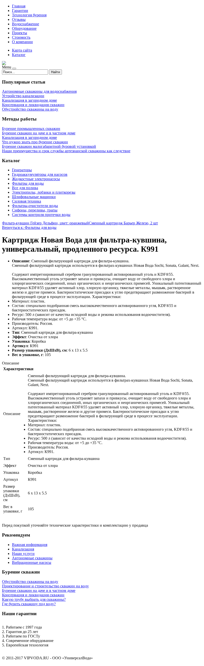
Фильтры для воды (28, 183)
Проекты (19, 33)
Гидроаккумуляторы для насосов (39, 174)
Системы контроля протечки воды (41, 214)
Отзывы (19, 19)
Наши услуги (23, 553)
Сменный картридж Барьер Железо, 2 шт (123, 223)
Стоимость (21, 37)
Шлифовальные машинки (34, 197)
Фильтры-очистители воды (35, 206)
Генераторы (22, 170)
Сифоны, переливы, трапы (34, 210)
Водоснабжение (25, 24)
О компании (22, 42)
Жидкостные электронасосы (36, 179)
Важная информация (29, 545)
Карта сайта (22, 50)
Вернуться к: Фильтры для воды (29, 227)
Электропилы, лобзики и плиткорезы (43, 192)
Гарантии (20, 10)
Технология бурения (29, 15)
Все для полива (25, 188)
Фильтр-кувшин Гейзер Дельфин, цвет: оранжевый (45, 223)
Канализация (23, 549)
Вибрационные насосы (31, 562)
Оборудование (24, 28)
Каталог (19, 55)
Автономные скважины (32, 558)
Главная (18, 6)
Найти (55, 72)
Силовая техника (26, 201)
